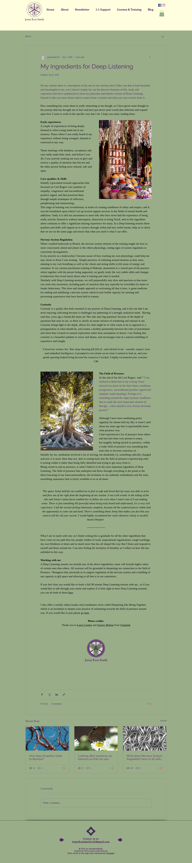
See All (163, 721)
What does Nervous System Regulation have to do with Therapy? (144, 757)
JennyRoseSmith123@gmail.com (91, 841)
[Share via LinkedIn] (56, 694)
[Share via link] (64, 694)
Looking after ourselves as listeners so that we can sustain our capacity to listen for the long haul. (95, 757)
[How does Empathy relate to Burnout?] (47, 738)
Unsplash (110, 853)
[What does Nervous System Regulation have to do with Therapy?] (144, 738)
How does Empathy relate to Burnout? (45, 757)
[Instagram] (163, 5)
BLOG (28, 36)
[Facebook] (159, 5)
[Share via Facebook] (41, 694)
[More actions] (150, 57)
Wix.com (104, 851)
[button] (161, 13)
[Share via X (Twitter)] (49, 694)
